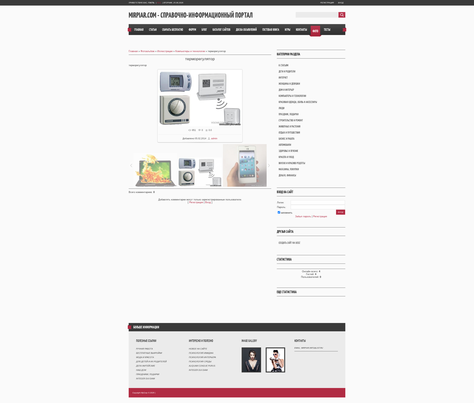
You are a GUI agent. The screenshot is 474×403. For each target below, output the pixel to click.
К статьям (283, 65)
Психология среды (200, 361)
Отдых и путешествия (289, 132)
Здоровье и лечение (288, 151)
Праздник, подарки (288, 114)
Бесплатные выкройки (149, 353)
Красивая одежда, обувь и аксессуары (298, 102)
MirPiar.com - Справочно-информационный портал (191, 15)
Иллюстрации (165, 51)
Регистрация (327, 3)
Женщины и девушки (289, 83)
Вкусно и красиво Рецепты (292, 163)
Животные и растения (289, 126)
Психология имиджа (201, 353)
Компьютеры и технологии (190, 51)
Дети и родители (287, 71)
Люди (281, 108)
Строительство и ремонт (291, 120)
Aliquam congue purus (202, 366)
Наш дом (141, 370)
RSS (159, 3)
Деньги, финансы (287, 175)
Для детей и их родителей (151, 361)
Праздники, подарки (147, 374)
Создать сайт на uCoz (289, 242)
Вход (340, 3)
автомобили (285, 144)
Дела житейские (145, 366)
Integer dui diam (145, 378)
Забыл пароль (303, 216)
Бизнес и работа (286, 138)
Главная (133, 51)
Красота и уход (286, 157)
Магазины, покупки (289, 169)
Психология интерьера (202, 357)
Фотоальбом (147, 51)
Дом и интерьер (286, 89)
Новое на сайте (198, 349)
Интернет (283, 77)
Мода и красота (145, 357)
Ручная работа (144, 349)
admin (214, 138)
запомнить (286, 212)
